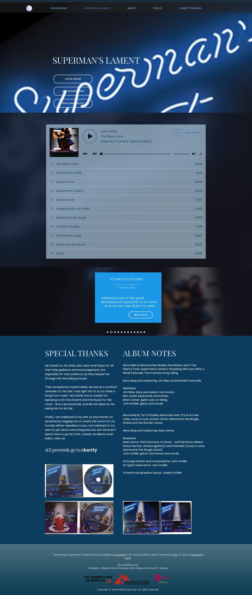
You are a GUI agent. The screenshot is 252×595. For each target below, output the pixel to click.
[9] (134, 332)
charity (89, 450)
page (128, 558)
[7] (128, 332)
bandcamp (197, 554)
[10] (138, 332)
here (175, 554)
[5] (121, 332)
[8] (131, 332)
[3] (115, 332)
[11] (141, 332)
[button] (141, 314)
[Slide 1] (107, 332)
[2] (111, 332)
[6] (124, 332)
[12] (144, 332)
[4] (118, 332)
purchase (120, 554)
